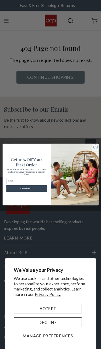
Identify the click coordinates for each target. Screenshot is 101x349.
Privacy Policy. (48, 294)
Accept (48, 308)
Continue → (26, 188)
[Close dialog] (95, 147)
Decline (48, 322)
